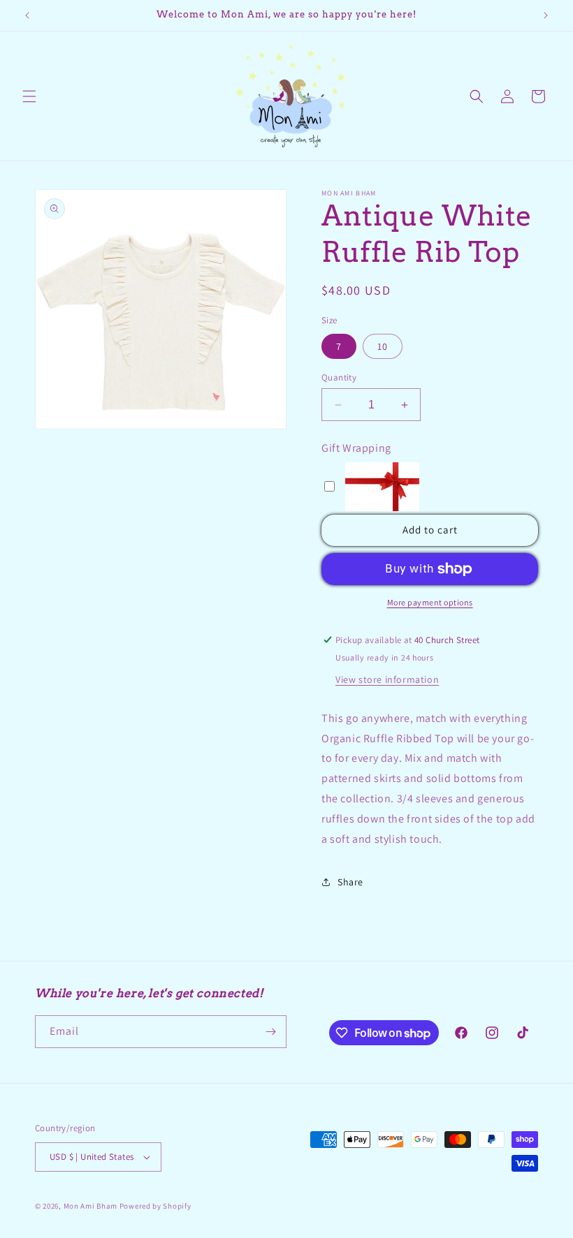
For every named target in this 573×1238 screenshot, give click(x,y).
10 (382, 346)
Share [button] (350, 882)
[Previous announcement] (27, 15)
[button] (29, 96)
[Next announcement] (545, 15)
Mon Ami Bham (91, 1206)
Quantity (338, 377)
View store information (387, 679)
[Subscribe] (270, 1031)
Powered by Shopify (155, 1206)
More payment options (430, 602)
